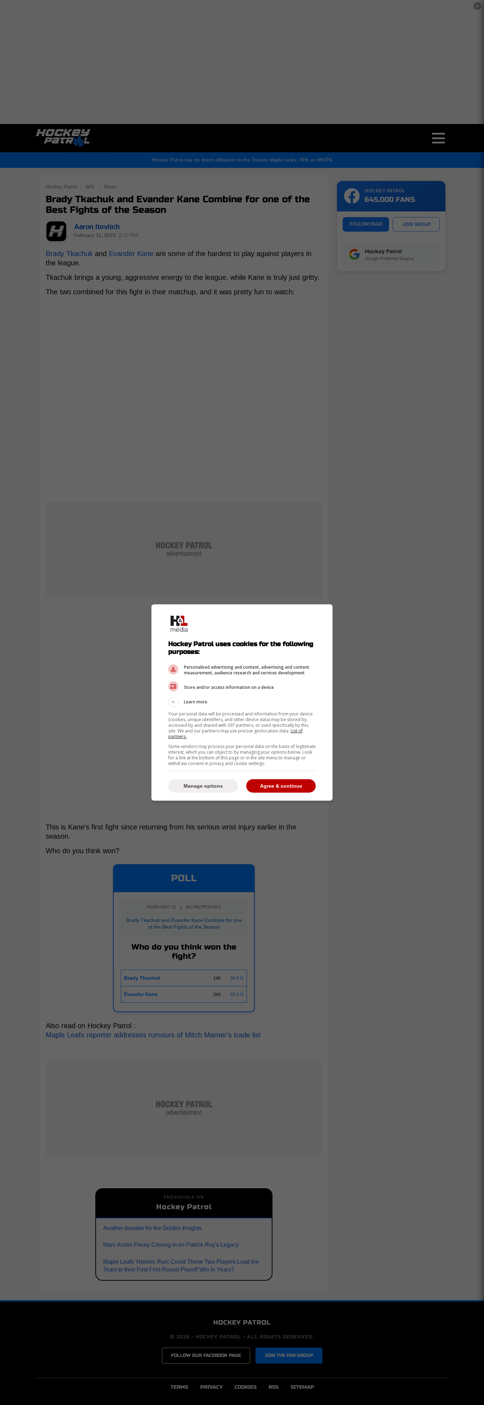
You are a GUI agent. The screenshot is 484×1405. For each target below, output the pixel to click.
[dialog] (242, 702)
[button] (242, 702)
